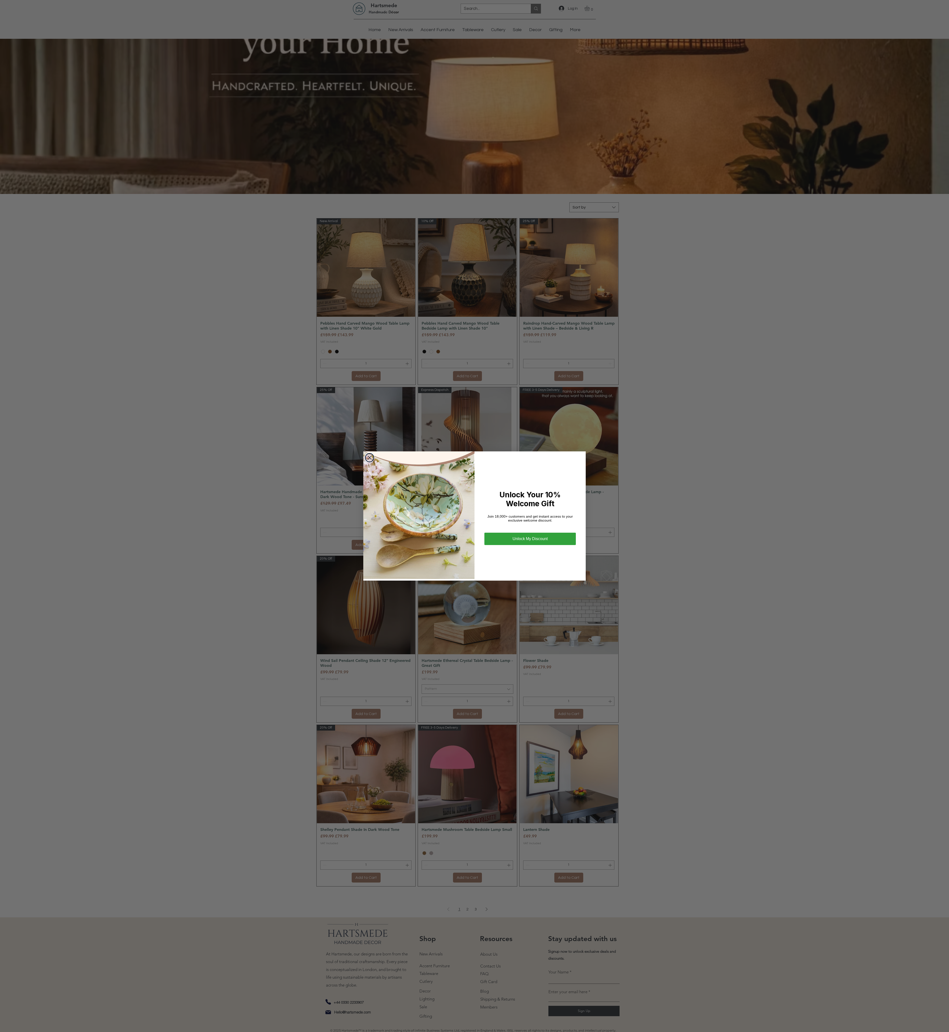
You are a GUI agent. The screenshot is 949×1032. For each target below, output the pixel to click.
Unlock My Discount (530, 539)
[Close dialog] (369, 457)
